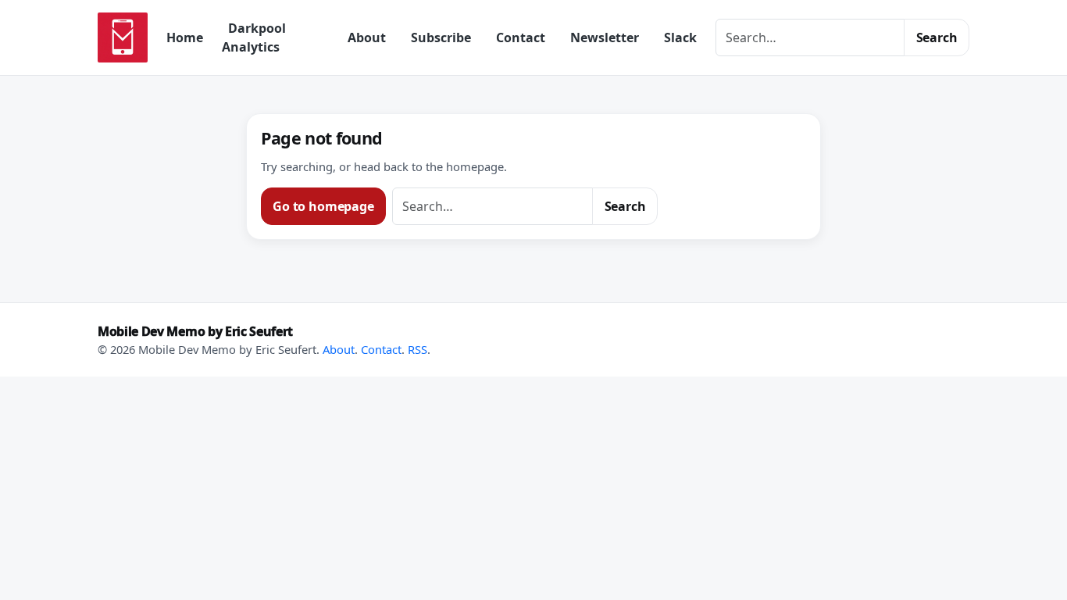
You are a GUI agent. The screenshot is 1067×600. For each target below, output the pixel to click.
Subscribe (441, 37)
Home (184, 37)
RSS (417, 349)
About (367, 37)
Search (937, 37)
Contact (520, 37)
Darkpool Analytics (254, 37)
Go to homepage (323, 206)
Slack (680, 37)
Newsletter (604, 37)
